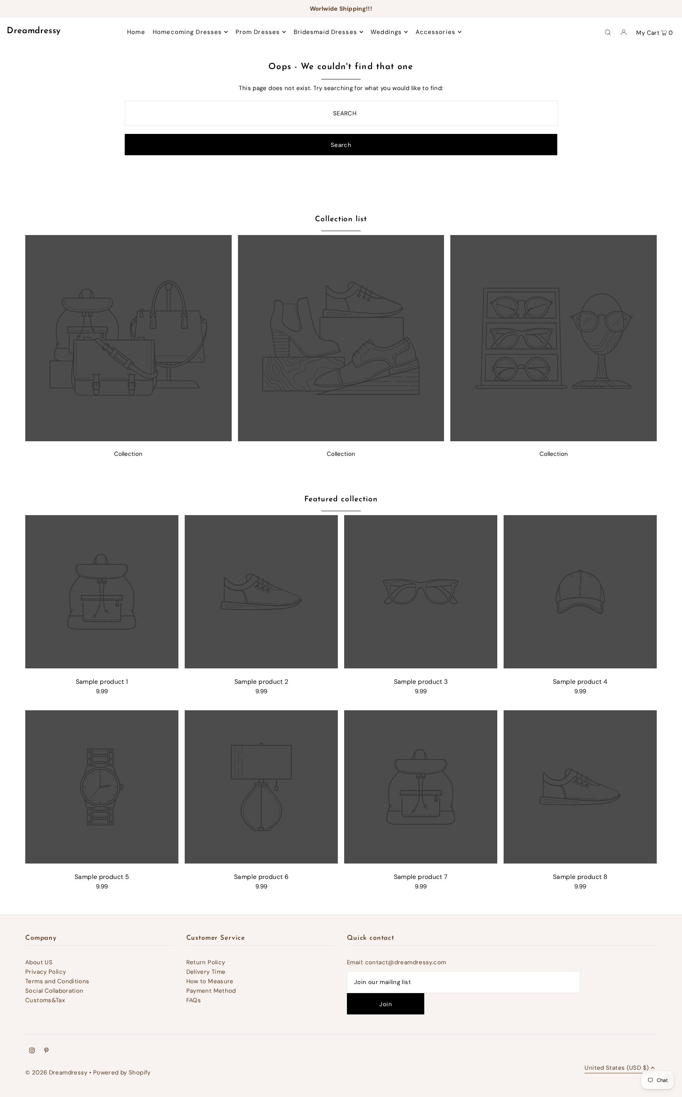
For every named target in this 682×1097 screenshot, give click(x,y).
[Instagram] (32, 1051)
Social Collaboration (54, 991)
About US (38, 962)
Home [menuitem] (136, 32)
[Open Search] (608, 32)
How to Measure (210, 981)
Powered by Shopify (122, 1072)
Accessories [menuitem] (435, 32)
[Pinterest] (46, 1051)
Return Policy (205, 962)
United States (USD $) (617, 1068)
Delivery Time (206, 972)
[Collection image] (128, 439)
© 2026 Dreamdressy (56, 1072)
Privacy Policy (45, 972)
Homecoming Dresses (187, 32)
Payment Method (211, 991)
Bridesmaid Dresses (325, 32)
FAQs (193, 1000)
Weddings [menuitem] (386, 32)
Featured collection (340, 499)
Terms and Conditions (57, 981)
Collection (128, 454)
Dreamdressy (33, 31)
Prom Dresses (258, 32)
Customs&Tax (45, 1000)
